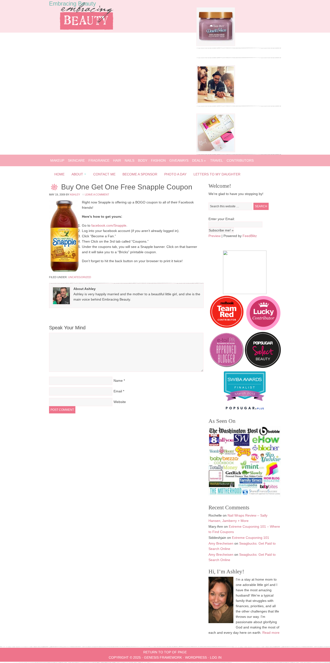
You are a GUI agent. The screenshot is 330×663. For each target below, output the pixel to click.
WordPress (196, 657)
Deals (199, 160)
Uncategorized (79, 277)
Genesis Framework (163, 657)
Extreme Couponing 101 (250, 538)
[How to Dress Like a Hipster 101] (215, 103)
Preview (214, 236)
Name (118, 380)
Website (120, 402)
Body (142, 160)
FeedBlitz (250, 236)
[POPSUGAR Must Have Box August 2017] (215, 151)
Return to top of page (165, 652)
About (76, 175)
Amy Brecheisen (220, 543)
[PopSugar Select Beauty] (263, 367)
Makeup (57, 160)
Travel (216, 160)
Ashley (75, 194)
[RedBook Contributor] (227, 329)
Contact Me (104, 174)
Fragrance (98, 160)
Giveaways (178, 160)
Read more (271, 632)
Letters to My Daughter (217, 174)
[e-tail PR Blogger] (226, 367)
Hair (117, 160)
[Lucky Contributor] (263, 329)
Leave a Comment (97, 194)
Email (118, 391)
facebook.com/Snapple (108, 225)
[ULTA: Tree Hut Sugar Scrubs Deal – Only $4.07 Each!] (215, 45)
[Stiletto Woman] (245, 402)
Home (59, 174)
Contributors (240, 160)
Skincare (76, 160)
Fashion (158, 160)
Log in (216, 657)
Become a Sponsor (139, 174)
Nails (129, 160)
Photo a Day (175, 174)
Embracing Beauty (72, 3)
